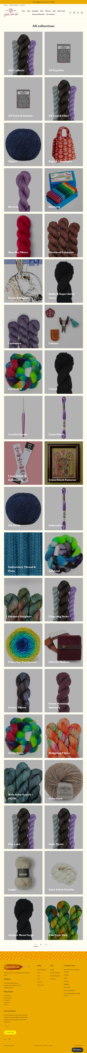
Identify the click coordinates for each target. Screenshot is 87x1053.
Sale (54, 11)
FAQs (65, 978)
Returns (66, 981)
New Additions (41, 969)
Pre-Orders (50, 14)
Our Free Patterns (69, 990)
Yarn (28, 11)
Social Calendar (14, 5)
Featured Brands (38, 14)
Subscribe (10, 1032)
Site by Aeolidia (79, 1045)
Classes (48, 11)
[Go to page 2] (51, 945)
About (6, 5)
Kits (41, 11)
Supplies (35, 11)
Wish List (53, 979)
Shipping (66, 984)
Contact (22, 5)
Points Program (55, 975)
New (23, 11)
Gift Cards (61, 11)
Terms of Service (48, 1045)
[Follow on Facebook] (5, 1039)
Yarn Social (11, 1045)
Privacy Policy (38, 1045)
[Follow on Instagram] (9, 1039)
